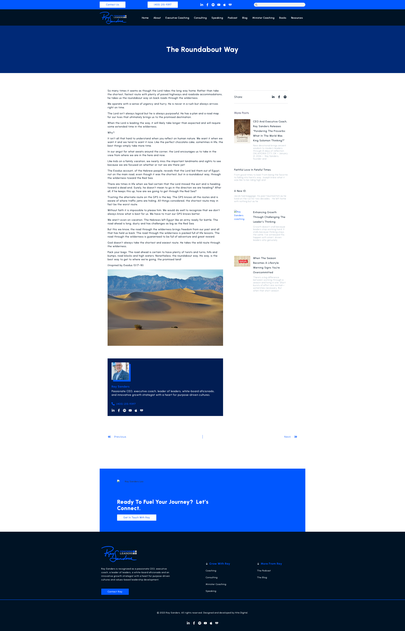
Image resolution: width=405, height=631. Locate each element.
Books (282, 17)
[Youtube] (218, 4)
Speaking (217, 17)
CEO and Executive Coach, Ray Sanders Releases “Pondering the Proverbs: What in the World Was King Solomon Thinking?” (270, 131)
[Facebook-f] (207, 4)
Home (145, 17)
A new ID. (240, 190)
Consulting (200, 17)
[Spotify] (213, 4)
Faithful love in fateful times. (252, 169)
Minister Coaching (263, 17)
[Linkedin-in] (201, 4)
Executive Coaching (177, 17)
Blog (245, 17)
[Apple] (224, 4)
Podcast (232, 17)
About (157, 17)
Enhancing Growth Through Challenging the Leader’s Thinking (269, 217)
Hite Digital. (241, 612)
